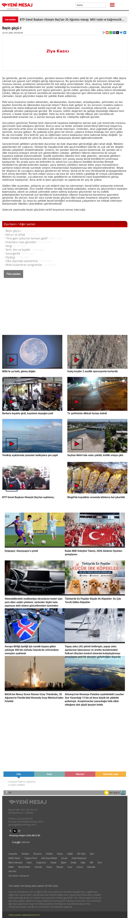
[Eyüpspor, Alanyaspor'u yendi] (35, 546)
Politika (49, 853)
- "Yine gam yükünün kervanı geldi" (26, 238)
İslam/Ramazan (79, 858)
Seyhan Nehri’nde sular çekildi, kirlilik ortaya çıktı (95, 455)
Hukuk (53, 862)
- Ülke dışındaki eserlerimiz (21, 261)
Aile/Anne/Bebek (49, 858)
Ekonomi (38, 853)
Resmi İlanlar (24, 867)
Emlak (73, 862)
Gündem (25, 853)
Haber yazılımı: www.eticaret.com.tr (24, 914)
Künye (49, 867)
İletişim (59, 867)
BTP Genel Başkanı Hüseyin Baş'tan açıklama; (28, 497)
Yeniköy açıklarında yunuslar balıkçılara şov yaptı (30, 455)
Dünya (60, 853)
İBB (91, 862)
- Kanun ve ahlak (14, 234)
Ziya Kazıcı (57, 51)
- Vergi (8, 246)
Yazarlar (38, 867)
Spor (92, 853)
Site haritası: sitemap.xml (18, 876)
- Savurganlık (12, 253)
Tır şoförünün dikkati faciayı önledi (87, 413)
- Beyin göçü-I (12, 231)
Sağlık (70, 853)
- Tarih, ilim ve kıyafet (17, 249)
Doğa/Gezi (41, 862)
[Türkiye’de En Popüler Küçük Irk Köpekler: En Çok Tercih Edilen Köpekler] (95, 594)
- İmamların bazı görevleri (20, 242)
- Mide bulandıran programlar (23, 265)
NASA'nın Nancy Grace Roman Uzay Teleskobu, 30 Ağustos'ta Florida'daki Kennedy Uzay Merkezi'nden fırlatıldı (34, 698)
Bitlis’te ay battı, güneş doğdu (18, 371)
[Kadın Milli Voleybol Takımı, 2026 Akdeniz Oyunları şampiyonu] (95, 546)
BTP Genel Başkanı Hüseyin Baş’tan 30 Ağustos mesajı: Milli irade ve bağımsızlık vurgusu (73, 19)
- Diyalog (9, 257)
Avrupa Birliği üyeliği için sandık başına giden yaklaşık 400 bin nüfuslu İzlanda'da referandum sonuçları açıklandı (32, 650)
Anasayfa (12, 853)
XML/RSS (12, 871)
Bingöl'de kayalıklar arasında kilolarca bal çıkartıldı (96, 497)
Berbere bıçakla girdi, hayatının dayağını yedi (27, 413)
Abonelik (91, 867)
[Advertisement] (64, 303)
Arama (80, 867)
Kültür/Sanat (14, 858)
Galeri (29, 862)
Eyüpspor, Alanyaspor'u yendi (21, 550)
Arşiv (69, 867)
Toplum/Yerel (30, 858)
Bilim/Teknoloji (15, 862)
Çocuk (64, 858)
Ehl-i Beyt (81, 853)
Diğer (83, 862)
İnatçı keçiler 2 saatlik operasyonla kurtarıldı (92, 371)
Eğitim (63, 862)
